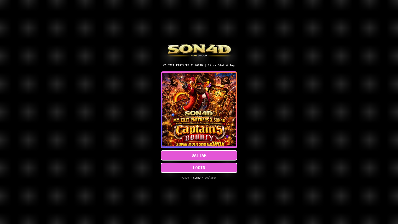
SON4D (196, 177)
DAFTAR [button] (199, 155)
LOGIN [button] (199, 167)
